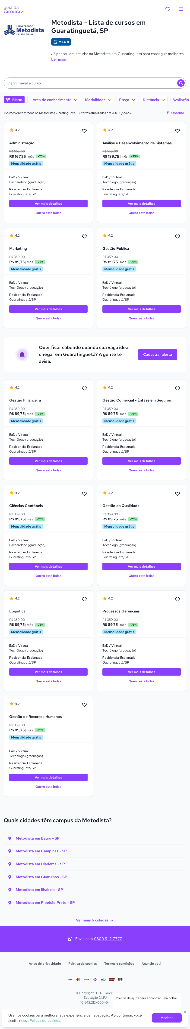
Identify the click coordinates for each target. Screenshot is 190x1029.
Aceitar (167, 1017)
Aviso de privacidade (45, 963)
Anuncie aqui (151, 963)
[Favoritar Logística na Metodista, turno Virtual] (84, 599)
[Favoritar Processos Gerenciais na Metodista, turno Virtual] (177, 599)
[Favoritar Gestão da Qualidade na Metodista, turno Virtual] (177, 494)
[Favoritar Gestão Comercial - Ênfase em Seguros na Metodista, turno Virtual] (177, 388)
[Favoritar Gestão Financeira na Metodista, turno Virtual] (84, 388)
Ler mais (58, 59)
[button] (95, 83)
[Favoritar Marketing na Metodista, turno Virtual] (84, 236)
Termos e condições (119, 963)
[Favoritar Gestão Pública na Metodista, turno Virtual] (177, 236)
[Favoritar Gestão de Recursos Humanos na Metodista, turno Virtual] (84, 704)
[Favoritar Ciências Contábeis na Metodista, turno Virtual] (84, 494)
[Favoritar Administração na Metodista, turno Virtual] (84, 131)
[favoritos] (167, 9)
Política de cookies (82, 963)
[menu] (180, 9)
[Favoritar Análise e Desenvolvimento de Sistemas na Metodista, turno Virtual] (177, 131)
